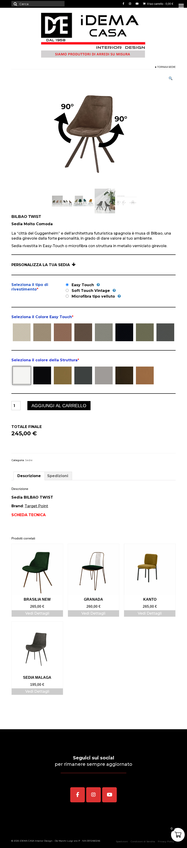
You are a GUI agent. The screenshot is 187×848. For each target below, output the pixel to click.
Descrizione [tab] (29, 476)
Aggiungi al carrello (58, 405)
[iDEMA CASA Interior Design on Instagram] (93, 794)
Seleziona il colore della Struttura (45, 360)
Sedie (172, 67)
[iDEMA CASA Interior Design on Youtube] (109, 794)
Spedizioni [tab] (57, 476)
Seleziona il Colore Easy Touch (42, 317)
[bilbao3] (105, 200)
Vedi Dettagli (37, 613)
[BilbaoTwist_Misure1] (126, 200)
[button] (170, 79)
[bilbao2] (83, 200)
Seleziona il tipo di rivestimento (29, 287)
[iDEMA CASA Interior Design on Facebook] (77, 794)
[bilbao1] (62, 200)
